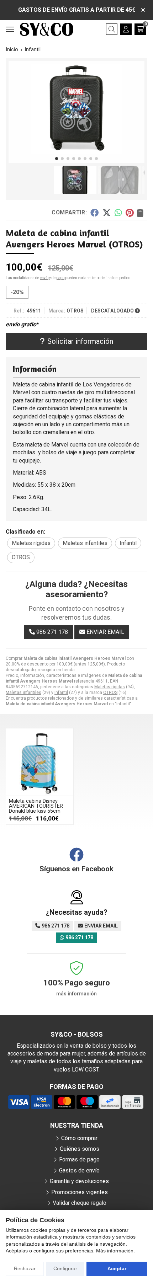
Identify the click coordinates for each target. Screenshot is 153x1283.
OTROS (110, 692)
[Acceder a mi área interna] (126, 29)
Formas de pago (79, 1159)
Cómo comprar (79, 1138)
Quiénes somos (79, 1148)
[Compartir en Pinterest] (129, 212)
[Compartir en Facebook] (94, 212)
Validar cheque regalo (79, 1202)
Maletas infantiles (23, 692)
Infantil (61, 692)
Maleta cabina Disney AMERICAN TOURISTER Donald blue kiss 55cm (36, 806)
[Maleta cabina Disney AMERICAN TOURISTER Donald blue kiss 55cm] (39, 762)
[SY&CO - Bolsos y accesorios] (46, 29)
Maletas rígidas (109, 686)
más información (76, 993)
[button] (56, 158)
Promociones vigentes (79, 1192)
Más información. (115, 1250)
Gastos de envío (79, 1170)
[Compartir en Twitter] (106, 212)
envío (44, 278)
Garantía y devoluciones (79, 1181)
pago (60, 278)
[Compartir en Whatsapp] (118, 212)
